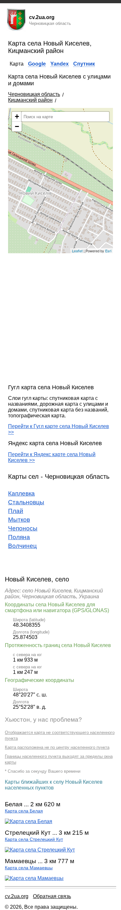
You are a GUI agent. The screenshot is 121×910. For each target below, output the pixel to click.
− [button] (17, 126)
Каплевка (21, 493)
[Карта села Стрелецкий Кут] (40, 849)
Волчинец (22, 545)
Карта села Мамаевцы (29, 867)
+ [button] (17, 116)
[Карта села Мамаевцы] (34, 878)
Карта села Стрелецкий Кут (34, 839)
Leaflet (77, 250)
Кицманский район (30, 100)
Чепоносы (22, 528)
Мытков (19, 519)
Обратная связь (52, 896)
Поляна (19, 537)
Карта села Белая (24, 811)
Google (37, 64)
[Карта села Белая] (28, 821)
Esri (108, 250)
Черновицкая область (34, 94)
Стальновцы (26, 502)
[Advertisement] (60, 318)
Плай (15, 510)
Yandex (59, 64)
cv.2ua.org (16, 896)
